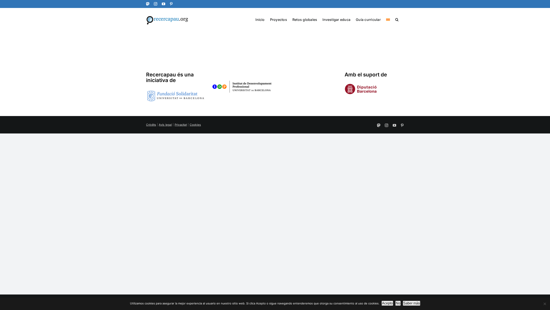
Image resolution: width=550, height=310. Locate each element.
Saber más (411, 303)
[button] (397, 19)
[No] (544, 304)
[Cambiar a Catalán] (388, 19)
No (398, 303)
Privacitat (181, 124)
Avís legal (165, 124)
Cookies (195, 124)
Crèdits (151, 124)
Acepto (387, 303)
